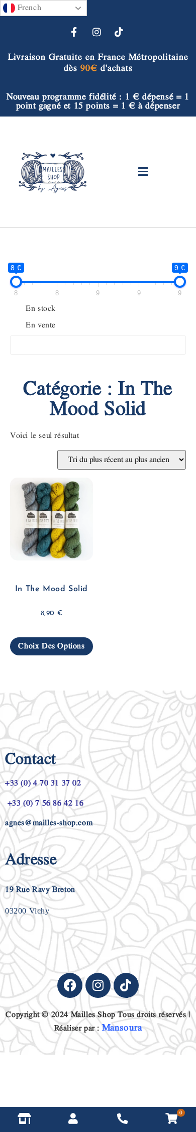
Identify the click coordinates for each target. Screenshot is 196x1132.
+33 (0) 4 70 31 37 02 (43, 783)
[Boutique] (24, 1119)
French (28, 8)
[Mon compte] (74, 1119)
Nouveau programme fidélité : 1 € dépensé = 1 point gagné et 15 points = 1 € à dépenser (98, 101)
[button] (143, 172)
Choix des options (51, 646)
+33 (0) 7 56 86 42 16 (44, 803)
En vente (41, 325)
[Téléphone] (122, 1119)
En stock (41, 309)
